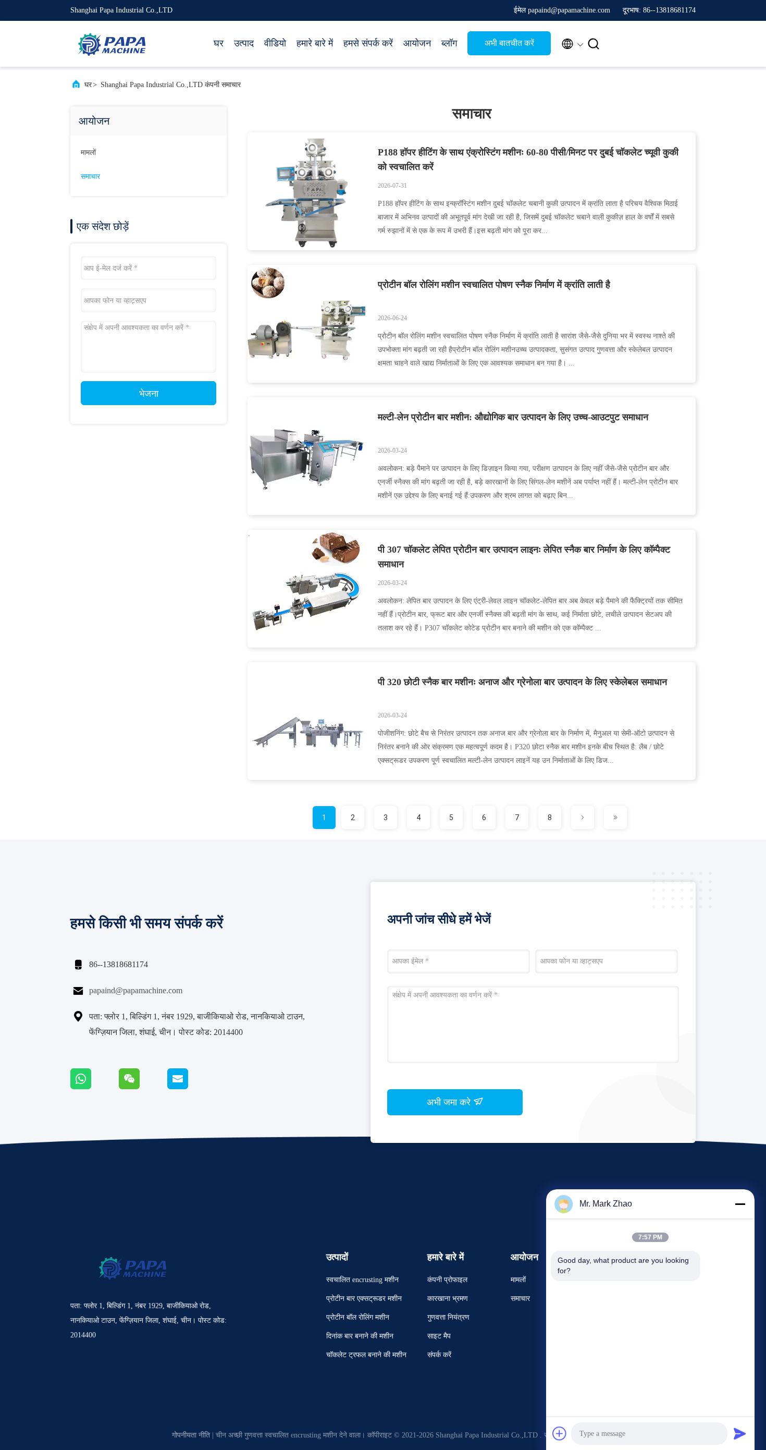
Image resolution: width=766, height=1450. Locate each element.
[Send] (740, 1433)
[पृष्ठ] (582, 817)
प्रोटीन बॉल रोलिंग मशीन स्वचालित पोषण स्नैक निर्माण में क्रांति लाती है (494, 284)
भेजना (148, 393)
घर (219, 43)
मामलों (88, 152)
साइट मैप (439, 1336)
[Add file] (559, 1433)
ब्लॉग (449, 43)
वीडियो (275, 43)
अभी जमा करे (450, 1102)
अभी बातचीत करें (509, 43)
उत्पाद (244, 43)
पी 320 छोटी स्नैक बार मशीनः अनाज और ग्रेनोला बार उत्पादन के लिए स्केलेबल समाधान (522, 682)
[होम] (112, 43)
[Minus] (740, 1204)
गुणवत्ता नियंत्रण (448, 1317)
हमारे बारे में (314, 43)
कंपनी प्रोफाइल (447, 1280)
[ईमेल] (190, 1086)
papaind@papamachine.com (135, 990)
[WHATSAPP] (94, 1086)
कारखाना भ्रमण (447, 1298)
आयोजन (417, 43)
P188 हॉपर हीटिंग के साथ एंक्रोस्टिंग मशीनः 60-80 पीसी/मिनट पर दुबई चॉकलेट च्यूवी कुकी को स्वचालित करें (528, 159)
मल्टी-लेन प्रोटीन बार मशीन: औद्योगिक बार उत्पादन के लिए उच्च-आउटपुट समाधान (513, 417)
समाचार (90, 176)
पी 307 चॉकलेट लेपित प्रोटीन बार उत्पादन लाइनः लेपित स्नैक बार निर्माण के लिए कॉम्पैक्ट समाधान (524, 556)
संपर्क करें (439, 1355)
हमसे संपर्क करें (368, 43)
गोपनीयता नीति (191, 1435)
